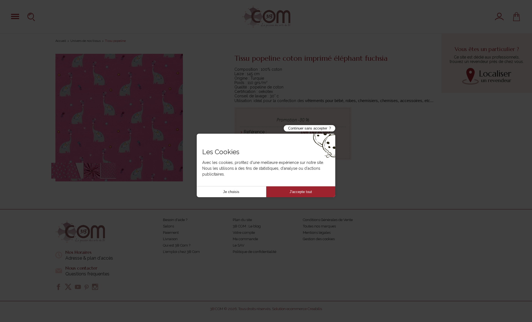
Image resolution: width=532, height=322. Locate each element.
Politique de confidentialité (254, 251)
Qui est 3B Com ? (176, 245)
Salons (168, 226)
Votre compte (244, 232)
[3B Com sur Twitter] (68, 287)
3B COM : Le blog (247, 226)
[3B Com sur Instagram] (95, 287)
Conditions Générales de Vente (328, 220)
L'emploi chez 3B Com (181, 251)
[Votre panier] (516, 16)
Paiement (171, 232)
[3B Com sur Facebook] (58, 287)
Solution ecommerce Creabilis (297, 309)
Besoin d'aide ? (175, 220)
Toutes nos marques (319, 226)
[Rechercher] (31, 16)
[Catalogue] (15, 16)
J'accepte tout (301, 192)
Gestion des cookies (319, 239)
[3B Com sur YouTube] (78, 287)
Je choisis (231, 192)
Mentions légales (317, 232)
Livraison (170, 239)
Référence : (255, 132)
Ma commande (245, 239)
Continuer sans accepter (307, 128)
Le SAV (238, 245)
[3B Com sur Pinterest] (86, 287)
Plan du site (242, 220)
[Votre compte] (499, 16)
